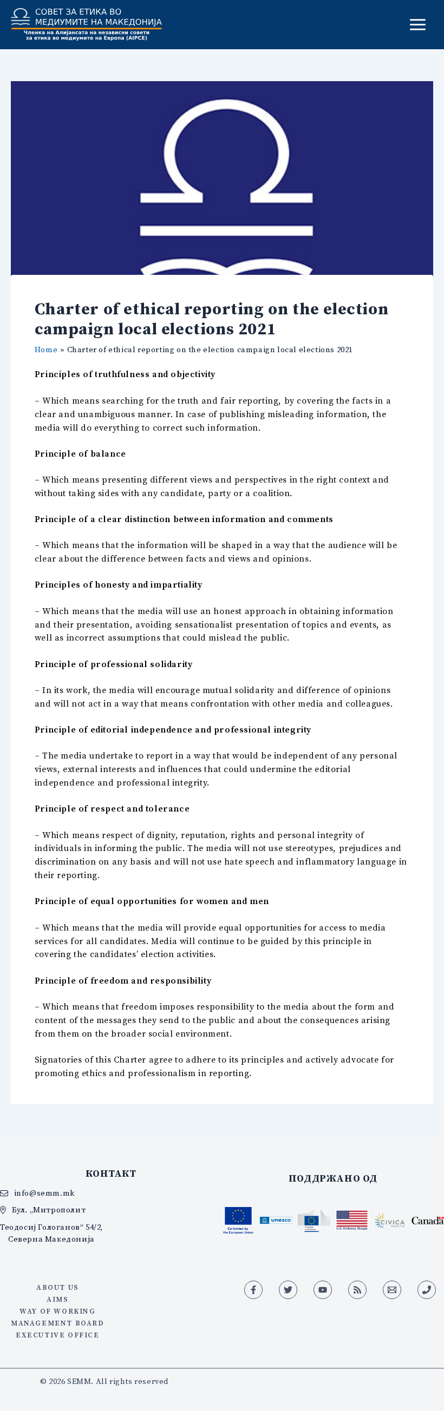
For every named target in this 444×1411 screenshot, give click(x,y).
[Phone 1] (426, 1290)
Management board (58, 1323)
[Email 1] (392, 1290)
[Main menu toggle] (417, 24)
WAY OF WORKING (57, 1311)
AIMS (57, 1299)
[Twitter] (288, 1290)
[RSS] (357, 1290)
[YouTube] (323, 1290)
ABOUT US (57, 1287)
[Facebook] (253, 1290)
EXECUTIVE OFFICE (58, 1335)
